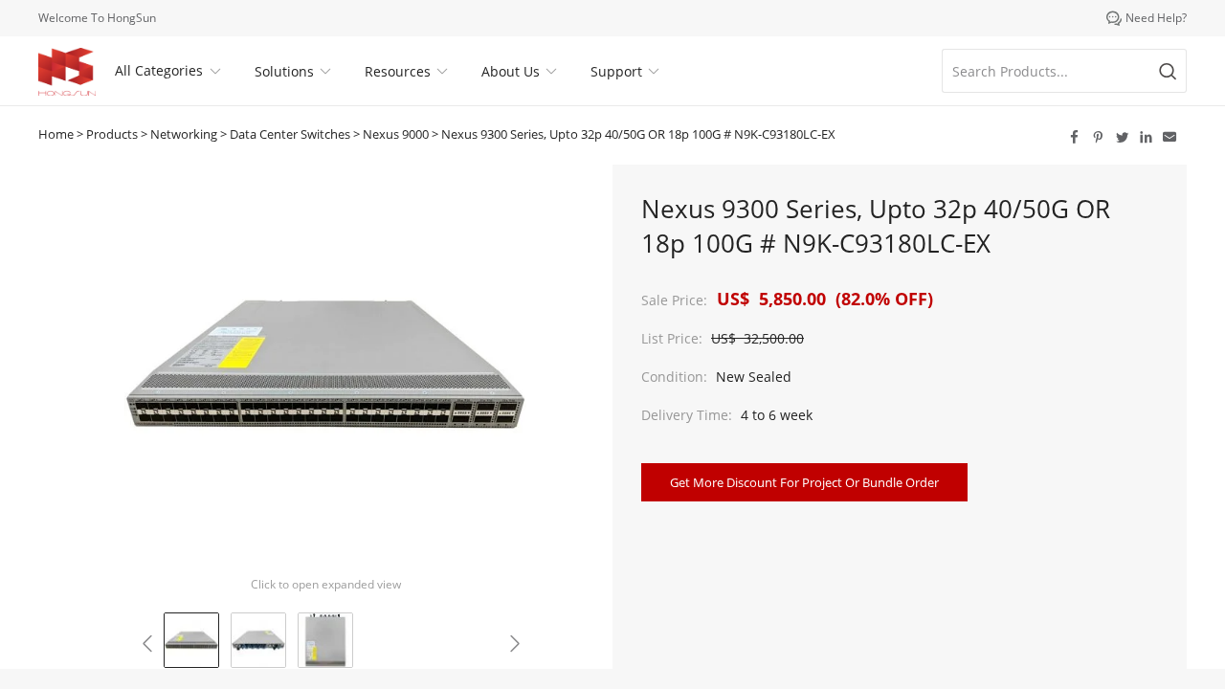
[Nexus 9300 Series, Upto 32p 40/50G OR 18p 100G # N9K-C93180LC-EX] (191, 640)
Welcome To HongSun (97, 18)
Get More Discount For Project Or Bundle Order (804, 482)
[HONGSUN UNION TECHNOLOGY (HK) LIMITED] (67, 72)
